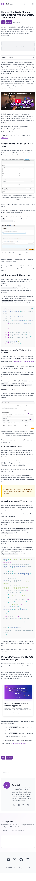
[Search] (24, 4)
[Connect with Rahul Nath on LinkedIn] (27, 859)
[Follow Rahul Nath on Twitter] (15, 859)
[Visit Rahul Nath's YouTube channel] (8, 859)
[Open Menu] (33, 4)
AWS (3, 22)
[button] (17, 713)
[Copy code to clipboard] (32, 308)
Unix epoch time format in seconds (23, 361)
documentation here (19, 743)
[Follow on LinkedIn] (19, 805)
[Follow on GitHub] (28, 805)
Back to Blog (6, 772)
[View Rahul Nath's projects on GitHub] (21, 859)
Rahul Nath (9, 4)
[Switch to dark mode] (28, 4)
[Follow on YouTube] (23, 805)
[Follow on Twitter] (14, 805)
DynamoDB (8, 22)
